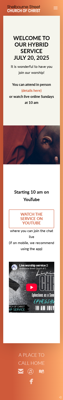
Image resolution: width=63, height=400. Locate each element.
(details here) (31, 90)
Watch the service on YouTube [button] (31, 218)
